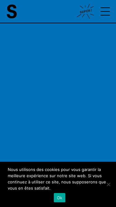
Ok (59, 197)
